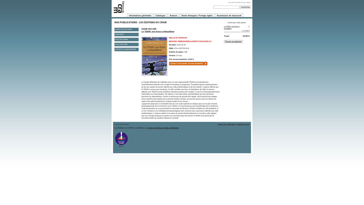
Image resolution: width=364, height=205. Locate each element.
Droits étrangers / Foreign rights (197, 15)
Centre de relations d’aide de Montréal (163, 128)
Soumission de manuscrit (229, 15)
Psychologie (121, 44)
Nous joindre (246, 2)
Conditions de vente (243, 124)
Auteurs (173, 15)
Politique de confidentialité (226, 124)
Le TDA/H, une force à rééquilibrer (157, 31)
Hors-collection (123, 29)
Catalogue (161, 15)
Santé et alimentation (125, 49)
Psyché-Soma (121, 39)
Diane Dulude (148, 29)
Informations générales (140, 15)
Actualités (237, 2)
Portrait (119, 34)
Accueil (230, 2)
